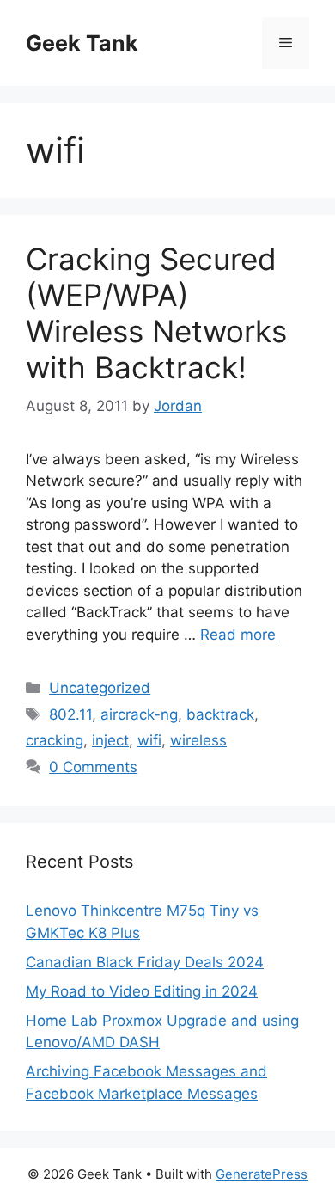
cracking (54, 740)
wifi (149, 740)
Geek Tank (82, 43)
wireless (198, 740)
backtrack (220, 714)
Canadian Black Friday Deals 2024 (145, 962)
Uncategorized (99, 687)
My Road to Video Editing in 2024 (142, 991)
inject (110, 740)
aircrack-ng (139, 714)
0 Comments (93, 767)
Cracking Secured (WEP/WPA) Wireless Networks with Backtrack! (156, 313)
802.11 (70, 714)
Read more (238, 634)
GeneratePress (262, 1174)
